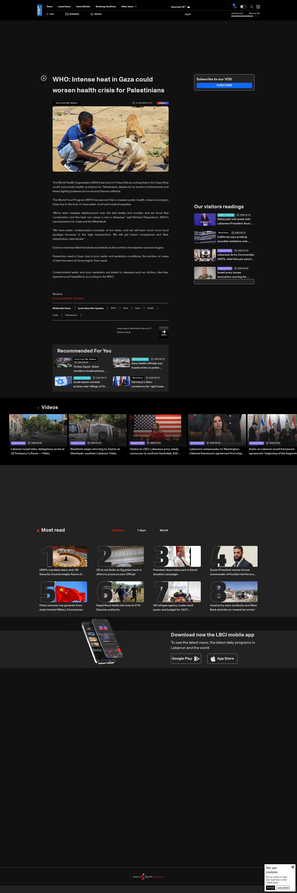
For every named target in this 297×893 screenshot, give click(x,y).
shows (98, 14)
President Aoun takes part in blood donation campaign (175, 572)
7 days (141, 530)
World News (138, 378)
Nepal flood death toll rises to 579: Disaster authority (118, 607)
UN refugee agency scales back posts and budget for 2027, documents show (173, 608)
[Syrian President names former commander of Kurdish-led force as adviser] (234, 561)
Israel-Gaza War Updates (85, 359)
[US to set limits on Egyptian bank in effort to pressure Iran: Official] (120, 561)
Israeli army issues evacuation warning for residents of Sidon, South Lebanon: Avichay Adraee (233, 275)
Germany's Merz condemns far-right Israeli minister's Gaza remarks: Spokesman (148, 385)
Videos (49, 407)
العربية (188, 14)
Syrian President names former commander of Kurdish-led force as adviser (233, 573)
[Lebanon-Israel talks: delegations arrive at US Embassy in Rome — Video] (38, 435)
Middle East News (140, 359)
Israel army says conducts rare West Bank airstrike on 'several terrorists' (233, 607)
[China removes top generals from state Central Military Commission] (63, 596)
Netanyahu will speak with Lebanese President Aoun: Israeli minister (234, 222)
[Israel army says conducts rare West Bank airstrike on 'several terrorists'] (234, 596)
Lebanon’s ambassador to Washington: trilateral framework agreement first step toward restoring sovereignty (215, 452)
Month (164, 530)
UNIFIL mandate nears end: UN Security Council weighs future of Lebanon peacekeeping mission (60, 573)
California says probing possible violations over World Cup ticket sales (232, 240)
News (49, 7)
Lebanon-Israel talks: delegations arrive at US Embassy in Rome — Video (38, 451)
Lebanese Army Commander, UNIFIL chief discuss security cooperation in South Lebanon (235, 257)
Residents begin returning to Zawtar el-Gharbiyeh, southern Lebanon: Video (95, 451)
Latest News (64, 7)
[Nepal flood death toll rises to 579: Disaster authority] (120, 596)
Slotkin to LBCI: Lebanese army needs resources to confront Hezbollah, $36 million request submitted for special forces (158, 452)
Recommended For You (84, 351)
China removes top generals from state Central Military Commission (61, 607)
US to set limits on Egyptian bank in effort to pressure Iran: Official (119, 572)
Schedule (74, 14)
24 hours (117, 530)
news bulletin (83, 7)
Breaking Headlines (106, 7)
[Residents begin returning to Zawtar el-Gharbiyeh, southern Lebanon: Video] (98, 435)
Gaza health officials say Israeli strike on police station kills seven (147, 366)
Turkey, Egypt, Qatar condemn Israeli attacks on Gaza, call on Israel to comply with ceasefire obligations (90, 369)
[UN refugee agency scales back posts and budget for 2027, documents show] (177, 596)
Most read (53, 530)
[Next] (293, 435)
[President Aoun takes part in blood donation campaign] (177, 561)
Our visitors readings (219, 206)
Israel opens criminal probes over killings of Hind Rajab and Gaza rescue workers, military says (90, 385)
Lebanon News (224, 251)
